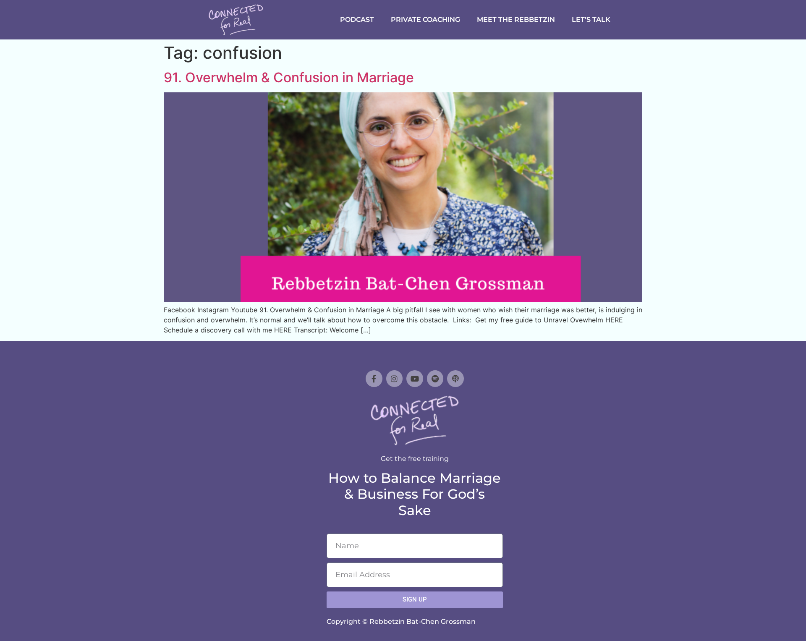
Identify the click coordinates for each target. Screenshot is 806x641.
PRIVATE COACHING (425, 20)
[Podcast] (455, 378)
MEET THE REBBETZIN (516, 20)
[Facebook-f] (374, 378)
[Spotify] (435, 378)
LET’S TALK (591, 20)
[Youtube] (414, 378)
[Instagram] (394, 378)
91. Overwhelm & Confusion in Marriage (289, 77)
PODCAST (357, 20)
